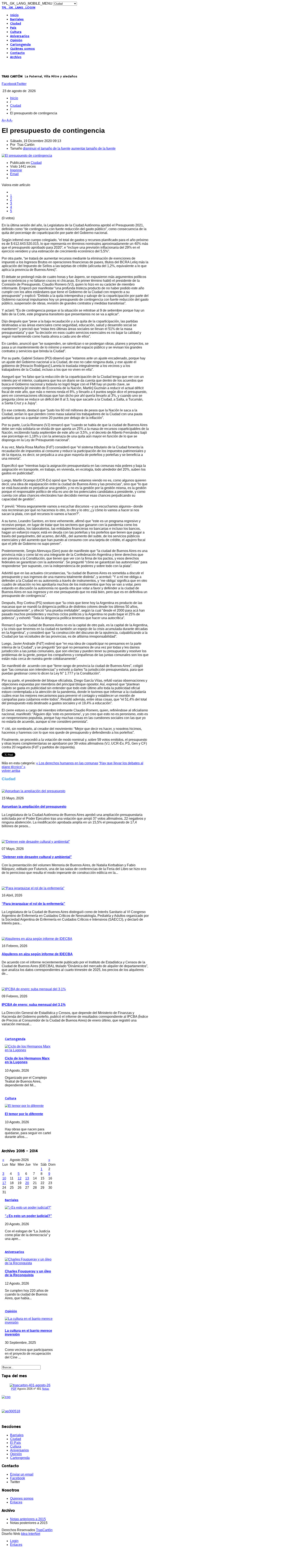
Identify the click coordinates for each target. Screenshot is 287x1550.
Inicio (14, 15)
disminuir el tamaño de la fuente (46, 148)
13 (27, 1178)
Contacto (17, 53)
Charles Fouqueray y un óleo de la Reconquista (28, 1273)
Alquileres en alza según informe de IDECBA (37, 954)
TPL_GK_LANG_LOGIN (18, 8)
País (13, 28)
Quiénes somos (22, 49)
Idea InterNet (30, 1534)
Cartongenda (20, 45)
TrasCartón (44, 1530)
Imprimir (16, 170)
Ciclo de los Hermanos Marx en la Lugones (27, 1060)
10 (4, 1178)
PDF (14, 1388)
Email (14, 174)
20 (27, 1183)
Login (14, 1541)
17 (4, 1183)
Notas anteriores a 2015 (28, 1519)
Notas (45, 1388)
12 (19, 1178)
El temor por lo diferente (24, 1114)
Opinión (16, 40)
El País (15, 1442)
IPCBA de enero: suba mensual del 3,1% (34, 1004)
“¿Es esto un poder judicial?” (28, 1216)
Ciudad (15, 24)
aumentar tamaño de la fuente (93, 148)
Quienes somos (21, 1498)
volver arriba (11, 770)
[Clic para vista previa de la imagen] (27, 155)
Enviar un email (21, 1474)
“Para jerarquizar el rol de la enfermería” (33, 903)
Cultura (15, 32)
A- (11, 120)
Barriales (17, 19)
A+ (4, 120)
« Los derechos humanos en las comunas (67, 763)
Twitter (21, 84)
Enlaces (16, 1502)
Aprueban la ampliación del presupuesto (34, 806)
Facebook (9, 84)
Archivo (15, 57)
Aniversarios (19, 36)
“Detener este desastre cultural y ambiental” (37, 857)
